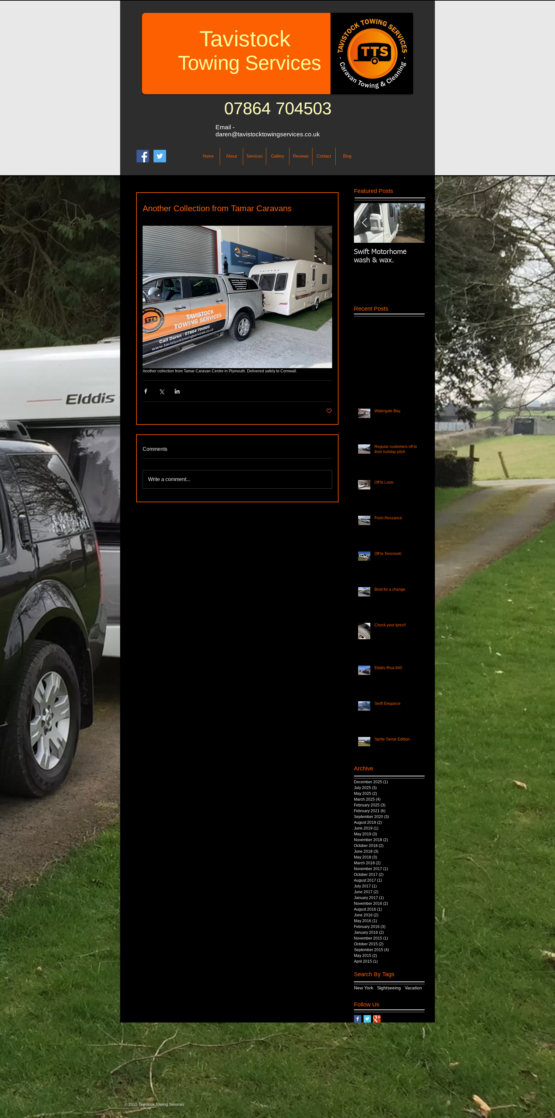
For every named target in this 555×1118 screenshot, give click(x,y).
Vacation (413, 987)
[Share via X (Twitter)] (161, 391)
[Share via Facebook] (146, 391)
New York (363, 987)
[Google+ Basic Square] (377, 1019)
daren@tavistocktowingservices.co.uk (268, 134)
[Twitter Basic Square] (367, 1019)
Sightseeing (389, 987)
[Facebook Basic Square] (357, 1019)
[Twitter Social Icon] (160, 156)
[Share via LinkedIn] (177, 391)
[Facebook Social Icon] (143, 156)
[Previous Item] (364, 223)
